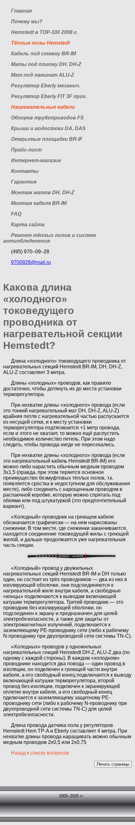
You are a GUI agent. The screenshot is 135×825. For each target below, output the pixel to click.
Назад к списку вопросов (40, 753)
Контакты (25, 171)
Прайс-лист (26, 149)
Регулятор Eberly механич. (45, 85)
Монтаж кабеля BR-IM (39, 203)
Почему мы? (26, 21)
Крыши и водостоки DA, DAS (48, 128)
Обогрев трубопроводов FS (47, 117)
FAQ (16, 214)
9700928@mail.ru (31, 262)
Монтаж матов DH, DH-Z (42, 192)
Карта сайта (28, 224)
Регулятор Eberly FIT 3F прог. (49, 96)
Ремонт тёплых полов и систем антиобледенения (49, 238)
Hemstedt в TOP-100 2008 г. (44, 32)
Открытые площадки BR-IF (47, 139)
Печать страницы (113, 764)
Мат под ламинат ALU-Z (42, 75)
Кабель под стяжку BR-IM (43, 53)
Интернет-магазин (36, 160)
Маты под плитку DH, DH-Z (46, 64)
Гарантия (23, 181)
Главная (21, 11)
